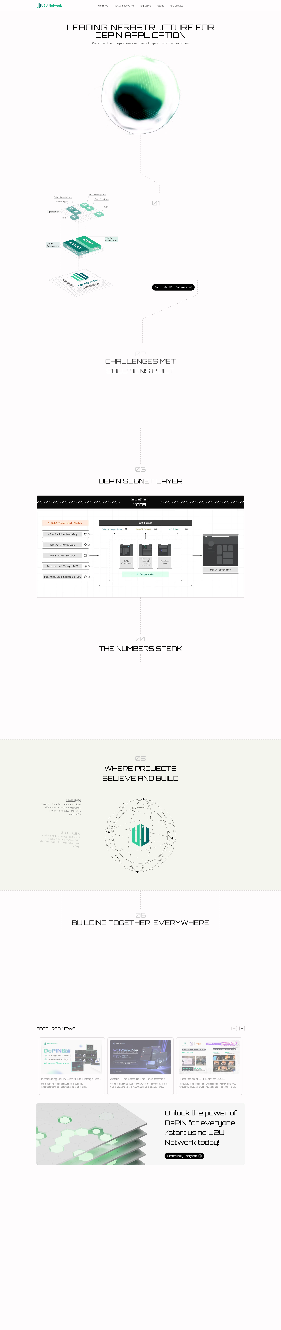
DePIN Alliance (215, 806)
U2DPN (73, 799)
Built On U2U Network (171, 287)
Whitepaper (176, 5)
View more (78, 962)
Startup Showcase (114, 952)
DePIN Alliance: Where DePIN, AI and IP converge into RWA (162, 955)
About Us (103, 5)
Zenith (73, 864)
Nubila (207, 835)
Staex (207, 864)
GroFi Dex (70, 829)
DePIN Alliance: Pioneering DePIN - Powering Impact (63, 955)
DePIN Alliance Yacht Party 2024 (215, 954)
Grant (160, 5)
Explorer (145, 5)
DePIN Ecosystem (124, 5)
